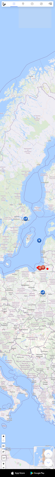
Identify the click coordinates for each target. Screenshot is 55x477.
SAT (4, 458)
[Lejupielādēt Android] (37, 473)
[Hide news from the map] (3, 452)
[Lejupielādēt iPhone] (18, 473)
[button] (47, 269)
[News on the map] (5, 4)
